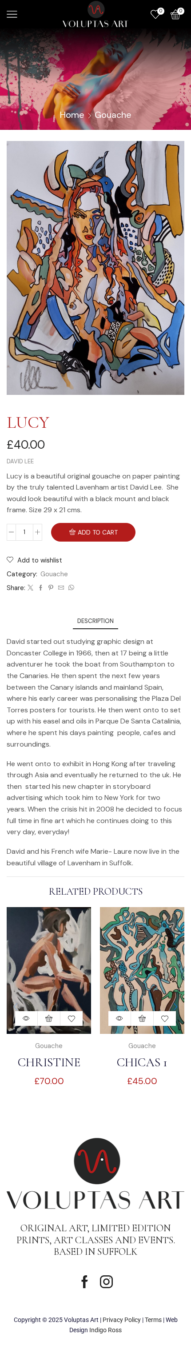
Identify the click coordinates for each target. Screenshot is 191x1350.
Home (72, 115)
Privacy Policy (122, 1319)
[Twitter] (30, 588)
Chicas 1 (142, 1062)
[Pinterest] (51, 588)
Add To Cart (98, 532)
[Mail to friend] (61, 588)
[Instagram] (106, 1281)
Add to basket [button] (49, 1018)
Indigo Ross (105, 1330)
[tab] (95, 621)
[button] (175, 1007)
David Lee (20, 461)
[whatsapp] (70, 588)
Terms (153, 1319)
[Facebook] (41, 588)
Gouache (113, 115)
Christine (49, 1062)
